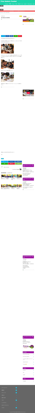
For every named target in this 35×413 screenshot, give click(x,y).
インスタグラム (25, 4)
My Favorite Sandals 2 (26, 356)
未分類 (3, 158)
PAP (23, 372)
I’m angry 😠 (25, 364)
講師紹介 (10, 4)
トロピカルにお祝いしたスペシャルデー (28, 359)
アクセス (34, 4)
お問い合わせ (19, 4)
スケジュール (13, 4)
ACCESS (24, 370)
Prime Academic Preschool (9, 1)
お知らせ (16, 4)
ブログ (22, 4)
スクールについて (7, 4)
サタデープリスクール (29, 4)
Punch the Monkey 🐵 (26, 354)
